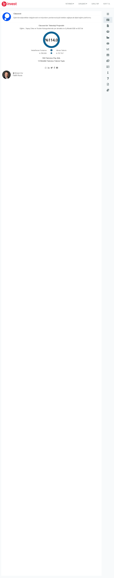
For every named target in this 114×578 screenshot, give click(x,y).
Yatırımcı (69, 4)
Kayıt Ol (106, 4)
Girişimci (82, 4)
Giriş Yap (95, 4)
